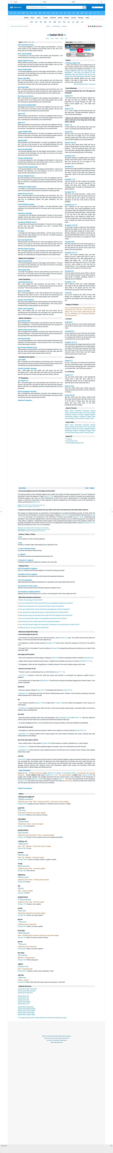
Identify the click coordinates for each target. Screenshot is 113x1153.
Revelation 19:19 (24, 734)
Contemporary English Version (27, 187)
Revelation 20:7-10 (89, 523)
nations (82, 76)
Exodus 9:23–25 (41, 690)
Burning (93, 411)
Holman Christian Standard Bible (28, 167)
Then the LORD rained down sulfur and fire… (32, 530)
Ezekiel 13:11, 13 (51, 775)
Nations (92, 414)
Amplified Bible (22, 140)
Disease (72, 412)
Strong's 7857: (22, 859)
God (20, 537)
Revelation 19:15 (70, 192)
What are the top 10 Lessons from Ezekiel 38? (34, 627)
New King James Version (25, 96)
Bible (12, 26)
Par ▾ (29, 42)
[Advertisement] (56, 474)
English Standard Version (25, 60)
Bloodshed (78, 411)
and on (90, 74)
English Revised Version (25, 193)
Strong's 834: (22, 982)
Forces (89, 412)
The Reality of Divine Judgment (27, 574)
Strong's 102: (22, 937)
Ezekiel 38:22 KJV (23, 1004)
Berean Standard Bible (25, 69)
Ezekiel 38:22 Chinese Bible (26, 1011)
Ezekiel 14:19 (69, 108)
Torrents (86, 418)
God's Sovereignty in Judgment (27, 568)
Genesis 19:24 (69, 386)
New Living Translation (25, 54)
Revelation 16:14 (24, 750)
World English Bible (24, 270)
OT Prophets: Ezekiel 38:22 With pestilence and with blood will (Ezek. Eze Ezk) (42, 1018)
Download (92, 84)
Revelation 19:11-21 (71, 252)
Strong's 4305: (22, 848)
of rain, (92, 72)
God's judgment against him (75, 443)
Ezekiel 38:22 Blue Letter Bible (27, 989)
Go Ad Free (4, 1145)
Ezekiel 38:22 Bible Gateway (26, 991)
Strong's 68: (21, 882)
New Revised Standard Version (27, 347)
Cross (52, 38)
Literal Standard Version (25, 282)
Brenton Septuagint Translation (27, 391)
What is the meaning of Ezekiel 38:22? (31, 600)
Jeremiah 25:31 (69, 331)
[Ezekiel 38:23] (111, 515)
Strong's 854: (22, 815)
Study (56, 38)
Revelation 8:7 (69, 166)
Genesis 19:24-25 (70, 142)
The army (69, 439)
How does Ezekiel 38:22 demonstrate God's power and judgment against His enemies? (46, 603)
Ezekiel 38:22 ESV (23, 1000)
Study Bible (22, 488)
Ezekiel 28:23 (70, 773)
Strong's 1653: (22, 870)
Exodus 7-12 (48, 496)
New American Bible (24, 338)
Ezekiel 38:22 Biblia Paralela (26, 1009)
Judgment (87, 414)
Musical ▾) (80, 42)
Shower (77, 418)
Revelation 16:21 (70, 156)
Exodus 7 (61, 779)
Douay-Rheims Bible (24, 321)
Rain (69, 418)
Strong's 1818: (22, 837)
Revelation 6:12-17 (71, 205)
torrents (86, 72)
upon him (80, 70)
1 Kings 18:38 (59, 703)
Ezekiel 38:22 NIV (23, 996)
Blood (72, 411)
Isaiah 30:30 (68, 132)
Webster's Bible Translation (26, 249)
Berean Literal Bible (24, 78)
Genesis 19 (35, 502)
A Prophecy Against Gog (72, 63)
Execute (81, 412)
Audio (47, 38)
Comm (62, 38)
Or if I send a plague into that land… (29, 506)
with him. (87, 76)
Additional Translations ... (25, 400)
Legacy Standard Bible (25, 131)
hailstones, (68, 74)
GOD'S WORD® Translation (26, 204)
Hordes (74, 414)
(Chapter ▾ (25, 42)
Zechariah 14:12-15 (71, 342)
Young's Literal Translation (26, 300)
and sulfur (78, 74)
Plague (89, 416)
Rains (73, 418)
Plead (93, 416)
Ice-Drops (80, 414)
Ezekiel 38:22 (22, 759)
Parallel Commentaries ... (25, 788)
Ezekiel (15, 26)
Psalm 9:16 (64, 638)
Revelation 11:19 (70, 179)
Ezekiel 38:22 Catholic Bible (26, 1014)
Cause (67, 412)
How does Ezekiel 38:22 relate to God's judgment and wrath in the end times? (43, 618)
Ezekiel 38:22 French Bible (26, 1013)
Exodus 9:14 (54, 658)
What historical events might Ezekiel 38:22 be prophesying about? (39, 621)
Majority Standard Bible (25, 261)
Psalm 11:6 (68, 125)
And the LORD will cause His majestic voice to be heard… (34, 529)
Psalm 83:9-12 (80, 730)
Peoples (75, 416)
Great (93, 412)
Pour (66, 418)
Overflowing (68, 416)
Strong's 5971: (22, 971)
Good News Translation (25, 213)
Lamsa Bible (22, 359)
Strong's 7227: (22, 960)
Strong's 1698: (22, 826)
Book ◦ (87, 488)
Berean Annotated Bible (25, 149)
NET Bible (21, 231)
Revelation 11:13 (70, 282)
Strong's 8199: (22, 804)
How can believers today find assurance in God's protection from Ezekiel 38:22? (43, 612)
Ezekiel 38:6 (46, 743)
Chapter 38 (20, 26)
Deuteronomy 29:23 (65, 717)
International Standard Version (27, 222)
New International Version (26, 45)
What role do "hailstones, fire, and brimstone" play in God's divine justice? (41, 606)
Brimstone (86, 411)
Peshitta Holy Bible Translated (27, 368)
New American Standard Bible (27, 105)
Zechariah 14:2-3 (24, 746)
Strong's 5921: (22, 915)
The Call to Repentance (25, 580)
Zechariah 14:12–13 (85, 661)
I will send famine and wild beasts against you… (32, 505)
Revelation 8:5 (69, 271)
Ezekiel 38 (55, 648)
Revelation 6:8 (88, 658)
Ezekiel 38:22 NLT (23, 998)
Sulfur (82, 418)
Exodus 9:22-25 (70, 395)
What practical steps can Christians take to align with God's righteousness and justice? (45, 615)
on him (85, 74)
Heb (66, 38)
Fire (85, 412)
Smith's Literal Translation (26, 308)
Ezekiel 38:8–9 (45, 680)
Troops (91, 418)
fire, (73, 74)
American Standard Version (26, 176)
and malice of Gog (71, 441)
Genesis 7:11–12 (59, 672)
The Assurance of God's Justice (27, 586)
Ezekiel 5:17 (68, 96)
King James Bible (23, 87)
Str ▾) (32, 42)
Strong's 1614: (22, 904)
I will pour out (78, 72)
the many (77, 76)
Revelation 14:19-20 (71, 225)
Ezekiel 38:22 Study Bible (26, 1007)
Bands (67, 411)
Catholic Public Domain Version (27, 330)
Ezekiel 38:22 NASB (24, 1002)
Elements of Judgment (26, 560)
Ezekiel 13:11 (69, 375)
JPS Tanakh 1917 (23, 381)
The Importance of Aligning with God (29, 591)
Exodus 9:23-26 (65, 515)
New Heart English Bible (25, 240)
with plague (88, 70)
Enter (76, 412)
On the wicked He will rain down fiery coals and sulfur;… (33, 527)
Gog (20, 543)
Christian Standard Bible (25, 158)
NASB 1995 (21, 114)
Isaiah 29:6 (68, 293)
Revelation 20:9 (69, 242)
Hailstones (68, 414)
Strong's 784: (22, 893)
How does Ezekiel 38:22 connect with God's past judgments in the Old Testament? (44, 609)
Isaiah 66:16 (68, 322)
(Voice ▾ (75, 42)
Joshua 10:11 (67, 690)
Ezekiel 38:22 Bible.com (25, 993)
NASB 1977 (21, 123)
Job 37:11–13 (23, 675)
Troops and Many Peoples (27, 548)
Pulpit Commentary (24, 770)
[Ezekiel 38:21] (2, 515)
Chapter (92, 488)
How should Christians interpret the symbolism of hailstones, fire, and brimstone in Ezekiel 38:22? (49, 624)
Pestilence (82, 416)
